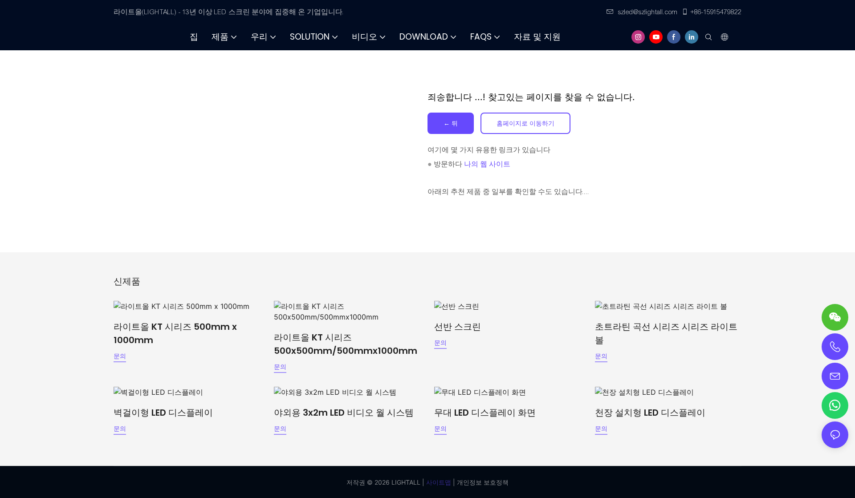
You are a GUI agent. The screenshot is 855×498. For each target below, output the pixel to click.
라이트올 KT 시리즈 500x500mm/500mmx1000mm (345, 344)
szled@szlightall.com (648, 12)
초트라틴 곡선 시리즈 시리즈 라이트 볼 (666, 333)
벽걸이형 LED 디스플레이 (163, 412)
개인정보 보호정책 (482, 482)
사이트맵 (437, 482)
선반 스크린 (457, 326)
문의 (120, 356)
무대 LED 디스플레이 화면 (485, 412)
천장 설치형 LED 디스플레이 (650, 412)
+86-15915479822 (716, 12)
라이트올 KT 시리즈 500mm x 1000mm (175, 333)
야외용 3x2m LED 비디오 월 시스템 (344, 412)
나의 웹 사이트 (487, 164)
